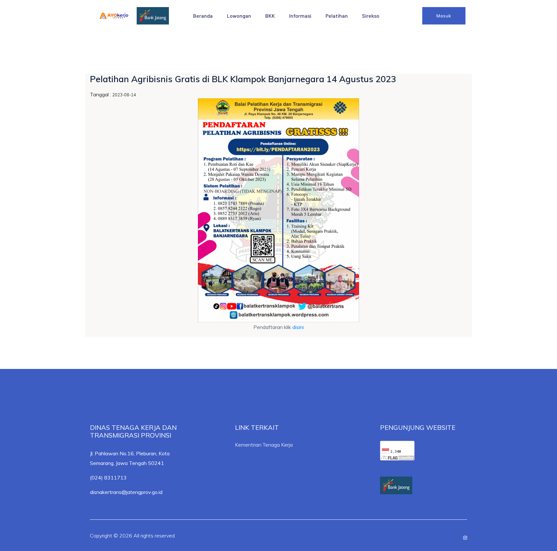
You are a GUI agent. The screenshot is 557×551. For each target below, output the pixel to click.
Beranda (203, 16)
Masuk (443, 16)
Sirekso (370, 16)
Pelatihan (337, 16)
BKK (270, 16)
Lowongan (239, 16)
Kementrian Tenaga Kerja (264, 444)
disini (298, 327)
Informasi (300, 16)
